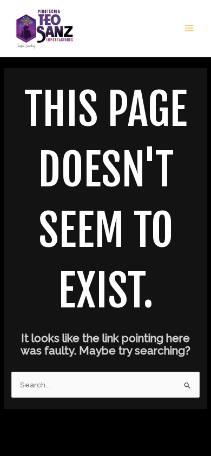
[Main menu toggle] (190, 28)
